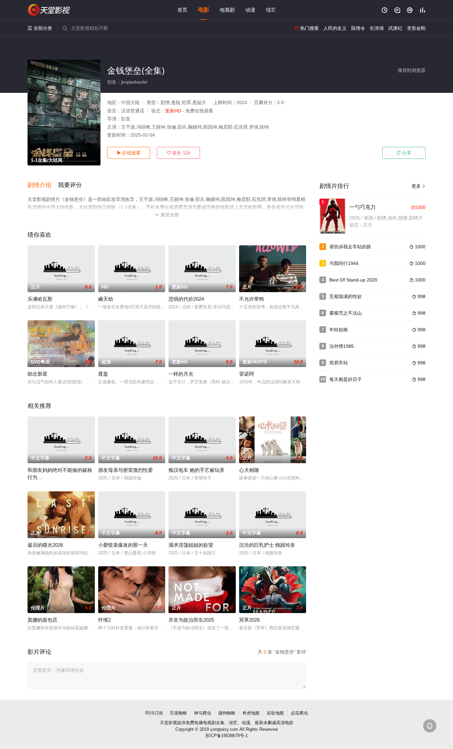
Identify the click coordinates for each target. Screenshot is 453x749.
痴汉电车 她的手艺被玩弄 (196, 470)
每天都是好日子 (345, 379)
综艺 (271, 10)
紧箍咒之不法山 (345, 313)
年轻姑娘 (338, 329)
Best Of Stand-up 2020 (353, 279)
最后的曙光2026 (45, 545)
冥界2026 (249, 620)
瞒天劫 (105, 299)
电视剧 (227, 10)
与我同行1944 (343, 263)
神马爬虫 (202, 713)
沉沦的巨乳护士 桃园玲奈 (267, 545)
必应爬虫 (299, 713)
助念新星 (37, 374)
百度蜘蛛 (178, 713)
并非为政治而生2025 (191, 620)
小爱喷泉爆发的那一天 (123, 545)
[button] (43, 185)
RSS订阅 (154, 713)
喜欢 (178, 153)
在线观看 (129, 153)
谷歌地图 (275, 713)
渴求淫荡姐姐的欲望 (190, 545)
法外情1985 (341, 346)
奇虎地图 (251, 713)
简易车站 (338, 362)
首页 (182, 10)
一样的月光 (180, 374)
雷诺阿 (246, 374)
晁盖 (103, 374)
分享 (404, 153)
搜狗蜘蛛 (226, 713)
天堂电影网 (49, 10)
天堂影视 (168, 722)
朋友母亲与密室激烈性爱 (125, 470)
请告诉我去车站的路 (350, 246)
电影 (203, 10)
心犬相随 (249, 470)
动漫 (250, 10)
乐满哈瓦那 (40, 299)
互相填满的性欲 (345, 296)
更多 (418, 186)
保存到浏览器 (411, 70)
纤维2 (104, 620)
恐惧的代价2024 (186, 299)
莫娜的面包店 (42, 620)
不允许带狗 (251, 299)
